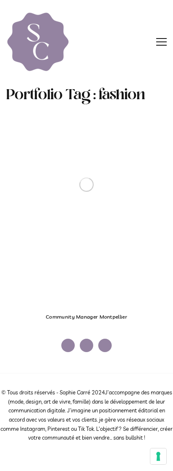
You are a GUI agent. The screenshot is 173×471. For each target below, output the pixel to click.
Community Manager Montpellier (86, 317)
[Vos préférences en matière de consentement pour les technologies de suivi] (158, 456)
